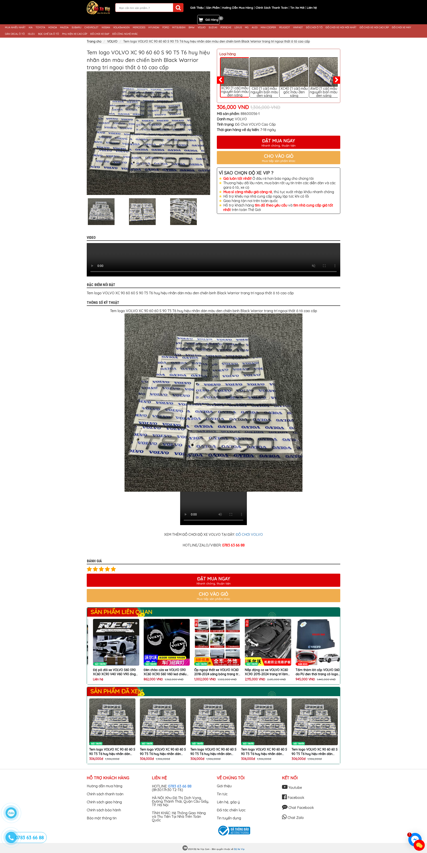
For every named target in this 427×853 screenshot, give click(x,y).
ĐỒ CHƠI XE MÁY (401, 27)
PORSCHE (225, 27)
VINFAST (298, 27)
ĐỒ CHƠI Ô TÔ (314, 27)
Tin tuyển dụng (229, 818)
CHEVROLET (92, 27)
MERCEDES (139, 27)
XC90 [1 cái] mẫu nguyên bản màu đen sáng (235, 91)
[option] (148, 133)
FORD (165, 27)
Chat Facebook (301, 807)
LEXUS (238, 27)
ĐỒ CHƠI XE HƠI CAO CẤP (374, 27)
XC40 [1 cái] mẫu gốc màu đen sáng (294, 92)
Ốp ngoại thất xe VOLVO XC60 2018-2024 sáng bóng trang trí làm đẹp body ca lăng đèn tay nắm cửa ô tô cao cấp (212, 672)
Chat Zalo (295, 817)
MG (247, 27)
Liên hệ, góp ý (228, 802)
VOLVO (201, 27)
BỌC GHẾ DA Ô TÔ (48, 34)
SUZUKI (213, 27)
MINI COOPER (268, 27)
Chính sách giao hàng (104, 802)
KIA (30, 27)
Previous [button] (83, 211)
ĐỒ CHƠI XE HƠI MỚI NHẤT (341, 27)
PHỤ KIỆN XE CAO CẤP (74, 34)
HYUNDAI (153, 27)
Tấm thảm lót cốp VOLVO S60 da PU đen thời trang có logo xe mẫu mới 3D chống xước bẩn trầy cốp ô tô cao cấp (314, 672)
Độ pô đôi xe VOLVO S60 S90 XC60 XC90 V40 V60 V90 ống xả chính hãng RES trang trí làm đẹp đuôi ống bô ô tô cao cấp (112, 672)
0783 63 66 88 (179, 786)
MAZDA (64, 27)
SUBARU (76, 27)
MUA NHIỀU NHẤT (15, 27)
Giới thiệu (224, 786)
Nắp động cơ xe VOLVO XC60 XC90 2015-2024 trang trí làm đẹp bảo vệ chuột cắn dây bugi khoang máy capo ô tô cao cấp (262, 672)
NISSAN (106, 27)
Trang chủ (94, 41)
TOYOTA (40, 27)
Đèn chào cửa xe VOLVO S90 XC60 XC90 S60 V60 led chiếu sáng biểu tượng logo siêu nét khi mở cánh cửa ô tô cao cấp (161, 672)
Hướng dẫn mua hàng (104, 786)
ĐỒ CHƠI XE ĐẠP (99, 34)
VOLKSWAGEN (121, 27)
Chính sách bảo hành (104, 810)
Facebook (295, 797)
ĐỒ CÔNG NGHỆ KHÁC (125, 34)
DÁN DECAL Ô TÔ (15, 34)
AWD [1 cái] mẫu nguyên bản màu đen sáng (323, 92)
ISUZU (31, 34)
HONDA (52, 27)
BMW (192, 27)
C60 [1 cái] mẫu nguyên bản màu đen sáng (264, 92)
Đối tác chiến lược (231, 810)
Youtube (295, 787)
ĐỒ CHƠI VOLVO (249, 534)
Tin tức (222, 794)
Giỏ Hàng (211, 19)
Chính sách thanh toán (105, 794)
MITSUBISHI (178, 27)
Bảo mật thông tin (102, 818)
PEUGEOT (284, 27)
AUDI (255, 27)
